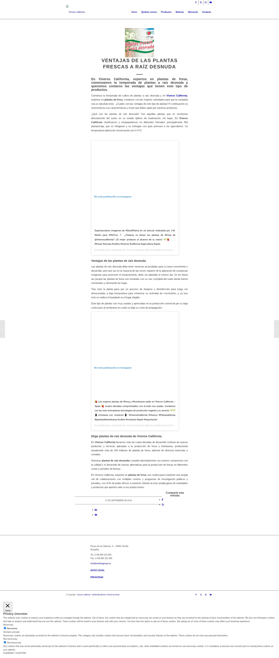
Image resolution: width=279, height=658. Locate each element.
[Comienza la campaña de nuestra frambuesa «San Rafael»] (276, 329)
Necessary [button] (8, 624)
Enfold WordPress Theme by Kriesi (105, 595)
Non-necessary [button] (10, 639)
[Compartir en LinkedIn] (96, 509)
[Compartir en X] (163, 504)
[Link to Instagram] (205, 2)
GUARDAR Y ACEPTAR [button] (14, 653)
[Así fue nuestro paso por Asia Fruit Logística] (2, 329)
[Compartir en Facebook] (162, 499)
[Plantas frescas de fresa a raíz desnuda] (139, 42)
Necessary (12, 628)
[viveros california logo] (75, 12)
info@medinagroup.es (100, 563)
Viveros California (176, 95)
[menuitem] (134, 12)
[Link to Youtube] (210, 2)
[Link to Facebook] (196, 2)
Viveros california (83, 595)
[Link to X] (200, 2)
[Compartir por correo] (96, 514)
